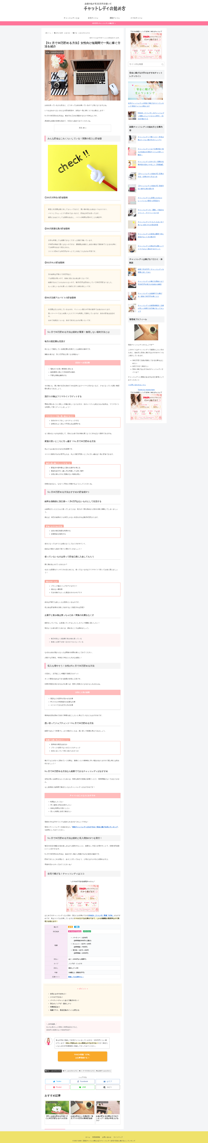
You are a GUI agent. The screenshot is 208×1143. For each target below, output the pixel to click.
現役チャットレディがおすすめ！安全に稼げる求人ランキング (95, 827)
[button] (162, 64)
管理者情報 (96, 1137)
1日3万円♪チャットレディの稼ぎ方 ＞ (104, 23)
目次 (80, 128)
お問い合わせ (106, 1137)
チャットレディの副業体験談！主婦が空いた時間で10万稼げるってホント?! (151, 308)
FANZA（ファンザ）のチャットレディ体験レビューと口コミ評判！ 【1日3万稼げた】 (151, 116)
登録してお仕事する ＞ (76, 977)
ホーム (87, 1137)
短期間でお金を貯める (104, 1071)
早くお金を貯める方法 (70, 1071)
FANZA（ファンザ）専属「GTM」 (101, 915)
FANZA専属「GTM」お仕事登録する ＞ (82, 1056)
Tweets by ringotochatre (146, 390)
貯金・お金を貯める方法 (53, 1071)
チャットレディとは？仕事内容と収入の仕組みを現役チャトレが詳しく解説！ (151, 152)
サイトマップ (118, 1137)
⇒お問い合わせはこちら (137, 385)
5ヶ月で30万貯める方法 (87, 1071)
